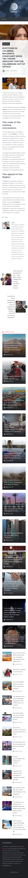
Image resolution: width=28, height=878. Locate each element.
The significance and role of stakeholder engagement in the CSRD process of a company (18, 701)
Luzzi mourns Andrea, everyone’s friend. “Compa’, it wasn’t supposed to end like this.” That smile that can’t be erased (14, 639)
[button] (26, 19)
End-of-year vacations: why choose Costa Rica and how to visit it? (12, 482)
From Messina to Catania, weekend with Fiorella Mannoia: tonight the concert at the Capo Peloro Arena (13, 612)
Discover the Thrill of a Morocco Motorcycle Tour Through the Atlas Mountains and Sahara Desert (13, 347)
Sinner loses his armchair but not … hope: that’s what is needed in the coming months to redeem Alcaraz (17, 279)
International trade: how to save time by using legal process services (13, 456)
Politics (6, 44)
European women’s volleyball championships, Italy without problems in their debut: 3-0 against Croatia (13, 559)
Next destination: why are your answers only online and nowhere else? (13, 508)
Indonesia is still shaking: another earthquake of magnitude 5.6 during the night (18, 775)
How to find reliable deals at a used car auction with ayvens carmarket (14, 403)
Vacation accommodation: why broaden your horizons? (13, 535)
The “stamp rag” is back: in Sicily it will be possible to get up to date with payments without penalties (14, 586)
